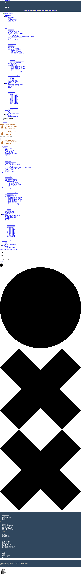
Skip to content (3, 0)
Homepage (2, 261)
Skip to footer (8, 0)
